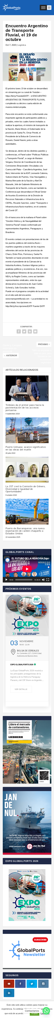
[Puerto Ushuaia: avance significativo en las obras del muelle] (27, 430)
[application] (27, 568)
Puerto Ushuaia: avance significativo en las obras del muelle (26, 448)
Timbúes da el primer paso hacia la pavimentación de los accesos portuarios (25, 407)
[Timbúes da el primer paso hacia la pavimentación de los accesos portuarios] (27, 388)
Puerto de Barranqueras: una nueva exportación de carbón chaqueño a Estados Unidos (25, 531)
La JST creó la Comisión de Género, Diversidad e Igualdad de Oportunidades (26, 489)
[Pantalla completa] (47, 579)
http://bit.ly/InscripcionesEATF (19, 306)
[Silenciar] (43, 579)
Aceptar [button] (34, 1013)
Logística (22, 45)
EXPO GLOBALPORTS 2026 (21, 664)
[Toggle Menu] (43, 7)
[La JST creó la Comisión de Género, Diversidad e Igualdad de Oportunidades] (27, 469)
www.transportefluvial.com (17, 299)
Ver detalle (21, 689)
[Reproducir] (6, 579)
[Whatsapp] (46, 1011)
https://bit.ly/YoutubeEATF (17, 96)
